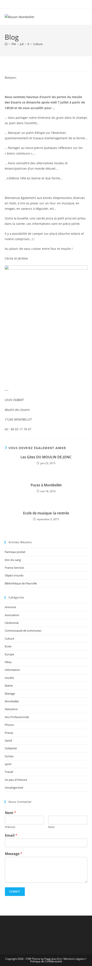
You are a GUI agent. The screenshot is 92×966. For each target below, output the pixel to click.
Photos (9, 725)
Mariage (10, 693)
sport (8, 764)
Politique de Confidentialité (46, 961)
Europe (9, 654)
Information (12, 670)
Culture (38, 44)
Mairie (9, 685)
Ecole (8, 646)
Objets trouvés (14, 575)
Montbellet (12, 701)
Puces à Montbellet (46, 485)
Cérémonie (12, 623)
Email (11, 835)
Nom (10, 813)
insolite (9, 678)
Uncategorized (14, 787)
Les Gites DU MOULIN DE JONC (46, 457)
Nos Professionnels (17, 717)
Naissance (11, 709)
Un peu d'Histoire (16, 780)
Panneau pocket (15, 552)
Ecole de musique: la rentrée (46, 513)
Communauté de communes (23, 631)
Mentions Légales (74, 959)
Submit (15, 891)
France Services (14, 568)
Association (12, 615)
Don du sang (13, 560)
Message (13, 854)
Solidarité (11, 748)
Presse (9, 733)
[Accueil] (6, 44)
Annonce (10, 607)
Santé (8, 740)
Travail (9, 772)
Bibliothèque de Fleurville (21, 583)
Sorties (9, 756)
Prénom (10, 827)
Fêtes (8, 662)
